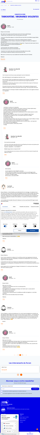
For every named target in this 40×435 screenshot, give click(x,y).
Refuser (19, 230)
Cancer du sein (20, 14)
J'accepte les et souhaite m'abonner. (14, 391)
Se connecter (36, 9)
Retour (4, 9)
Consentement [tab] (5, 206)
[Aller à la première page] (14, 355)
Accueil (2, 5)
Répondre (3, 59)
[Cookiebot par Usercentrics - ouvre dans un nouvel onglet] (34, 203)
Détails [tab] (14, 206)
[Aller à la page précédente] (16, 355)
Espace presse (22, 420)
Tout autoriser (32, 230)
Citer (4, 93)
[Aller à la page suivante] (24, 355)
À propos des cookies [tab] (35, 206)
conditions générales (13, 391)
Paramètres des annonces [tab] (24, 206)
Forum (6, 5)
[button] (21, 375)
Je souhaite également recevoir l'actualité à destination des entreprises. (17, 393)
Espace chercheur (23, 418)
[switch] (15, 226)
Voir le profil (4, 369)
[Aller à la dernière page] (26, 355)
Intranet (21, 422)
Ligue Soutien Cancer (5, 405)
